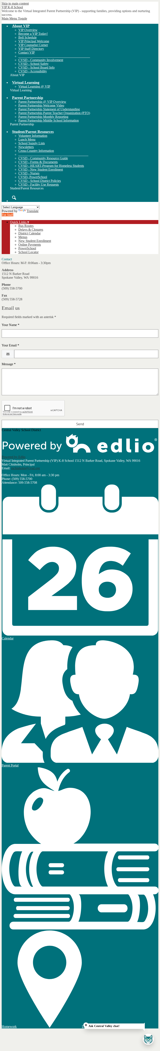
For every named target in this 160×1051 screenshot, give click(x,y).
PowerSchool (27, 248)
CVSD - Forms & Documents (38, 162)
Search (14, 198)
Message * (9, 364)
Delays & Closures (30, 229)
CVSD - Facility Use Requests (38, 184)
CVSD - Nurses (28, 173)
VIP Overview (28, 30)
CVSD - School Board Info (36, 67)
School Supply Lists (31, 143)
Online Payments (29, 244)
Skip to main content (15, 3)
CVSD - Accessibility (32, 71)
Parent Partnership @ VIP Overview (42, 101)
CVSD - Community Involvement (40, 60)
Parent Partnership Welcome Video (41, 105)
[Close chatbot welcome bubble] (86, 1025)
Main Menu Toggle (14, 18)
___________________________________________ (54, 56)
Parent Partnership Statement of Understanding (49, 109)
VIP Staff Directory (31, 48)
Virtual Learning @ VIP (34, 86)
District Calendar (29, 233)
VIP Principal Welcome (33, 41)
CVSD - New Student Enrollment (40, 169)
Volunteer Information (32, 135)
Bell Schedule (27, 37)
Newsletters (26, 147)
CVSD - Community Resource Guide (43, 158)
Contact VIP (26, 52)
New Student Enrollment (34, 241)
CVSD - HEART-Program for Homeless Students (51, 165)
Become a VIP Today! (33, 33)
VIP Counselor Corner (33, 45)
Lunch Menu (26, 139)
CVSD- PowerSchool (32, 177)
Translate (33, 211)
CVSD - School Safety (33, 63)
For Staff (7, 214)
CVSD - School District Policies (39, 181)
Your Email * (10, 345)
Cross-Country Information (36, 150)
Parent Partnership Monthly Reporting (43, 116)
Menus (22, 237)
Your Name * (10, 325)
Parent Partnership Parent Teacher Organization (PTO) (54, 113)
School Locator (28, 252)
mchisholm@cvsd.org (25, 468)
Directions (88, 1026)
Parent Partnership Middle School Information (48, 120)
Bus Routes (26, 226)
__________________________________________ (53, 154)
